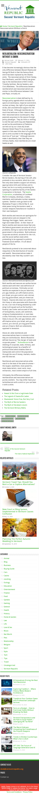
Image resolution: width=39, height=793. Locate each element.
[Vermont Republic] (19, 11)
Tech (5, 655)
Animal (6, 558)
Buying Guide (9, 569)
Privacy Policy (27, 792)
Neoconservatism (9, 98)
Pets (5, 638)
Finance (7, 593)
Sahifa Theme (5, 786)
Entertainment (9, 589)
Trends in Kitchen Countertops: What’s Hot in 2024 (25, 738)
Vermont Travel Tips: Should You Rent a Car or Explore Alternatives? (18, 483)
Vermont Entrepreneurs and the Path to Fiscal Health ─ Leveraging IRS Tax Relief (24, 720)
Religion (7, 645)
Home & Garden (10, 617)
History (7, 614)
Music (6, 631)
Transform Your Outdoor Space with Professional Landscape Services (25, 700)
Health (6, 610)
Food (6, 596)
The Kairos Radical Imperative (24, 453)
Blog (5, 562)
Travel (6, 662)
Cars (5, 572)
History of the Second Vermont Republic (15, 449)
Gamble (7, 600)
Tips (5, 658)
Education (8, 586)
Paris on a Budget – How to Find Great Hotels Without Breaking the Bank (23, 710)
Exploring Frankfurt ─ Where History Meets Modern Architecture (24, 691)
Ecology (7, 583)
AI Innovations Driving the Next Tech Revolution (25, 681)
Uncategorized (9, 665)
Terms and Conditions (14, 792)
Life (5, 624)
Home (4, 26)
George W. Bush (23, 416)
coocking (7, 579)
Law (5, 620)
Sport (6, 648)
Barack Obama (10, 416)
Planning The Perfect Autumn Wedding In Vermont (16, 540)
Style (6, 651)
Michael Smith (8, 60)
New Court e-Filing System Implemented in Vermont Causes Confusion (17, 511)
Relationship (9, 641)
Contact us (4, 777)
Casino (6, 576)
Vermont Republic (15, 26)
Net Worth (8, 634)
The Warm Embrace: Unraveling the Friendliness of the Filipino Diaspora (25, 729)
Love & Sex (8, 627)
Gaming (7, 603)
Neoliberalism (20, 418)
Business (7, 565)
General (7, 607)
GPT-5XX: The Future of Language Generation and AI (24, 747)
